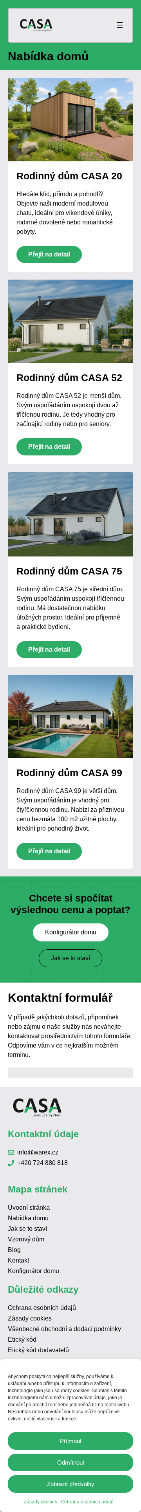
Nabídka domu (28, 1218)
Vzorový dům (26, 1239)
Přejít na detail (49, 254)
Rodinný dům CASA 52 (69, 377)
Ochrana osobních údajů (87, 1502)
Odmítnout (70, 1462)
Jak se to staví (70, 958)
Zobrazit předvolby (70, 1484)
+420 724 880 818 (42, 1163)
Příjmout (70, 1441)
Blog (14, 1249)
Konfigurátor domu (70, 932)
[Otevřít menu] (120, 25)
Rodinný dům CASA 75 (69, 570)
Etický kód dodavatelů (38, 1350)
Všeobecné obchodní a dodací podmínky (64, 1329)
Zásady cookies (40, 1502)
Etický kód (22, 1339)
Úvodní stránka (29, 1207)
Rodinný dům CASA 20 (69, 175)
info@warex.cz (37, 1152)
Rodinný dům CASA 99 (69, 772)
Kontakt (18, 1260)
